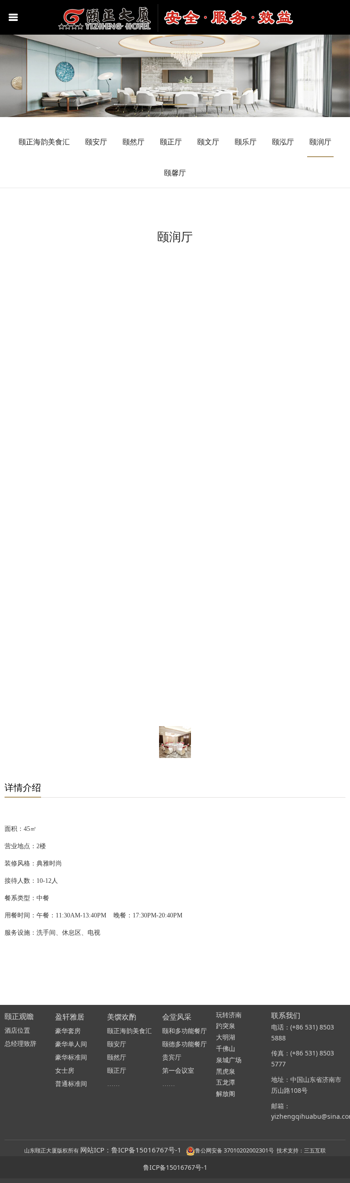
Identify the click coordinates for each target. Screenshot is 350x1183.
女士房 (64, 1070)
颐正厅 (171, 142)
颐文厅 (208, 142)
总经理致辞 (20, 1043)
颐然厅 (133, 142)
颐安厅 (96, 142)
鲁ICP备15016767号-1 (175, 1167)
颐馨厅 (175, 173)
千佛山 (225, 1048)
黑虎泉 (225, 1071)
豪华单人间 (71, 1044)
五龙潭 (225, 1082)
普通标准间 (71, 1084)
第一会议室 (178, 1070)
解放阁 (225, 1094)
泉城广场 (229, 1060)
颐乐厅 (246, 142)
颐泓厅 (283, 142)
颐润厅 (320, 142)
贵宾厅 (171, 1057)
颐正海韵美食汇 (44, 142)
